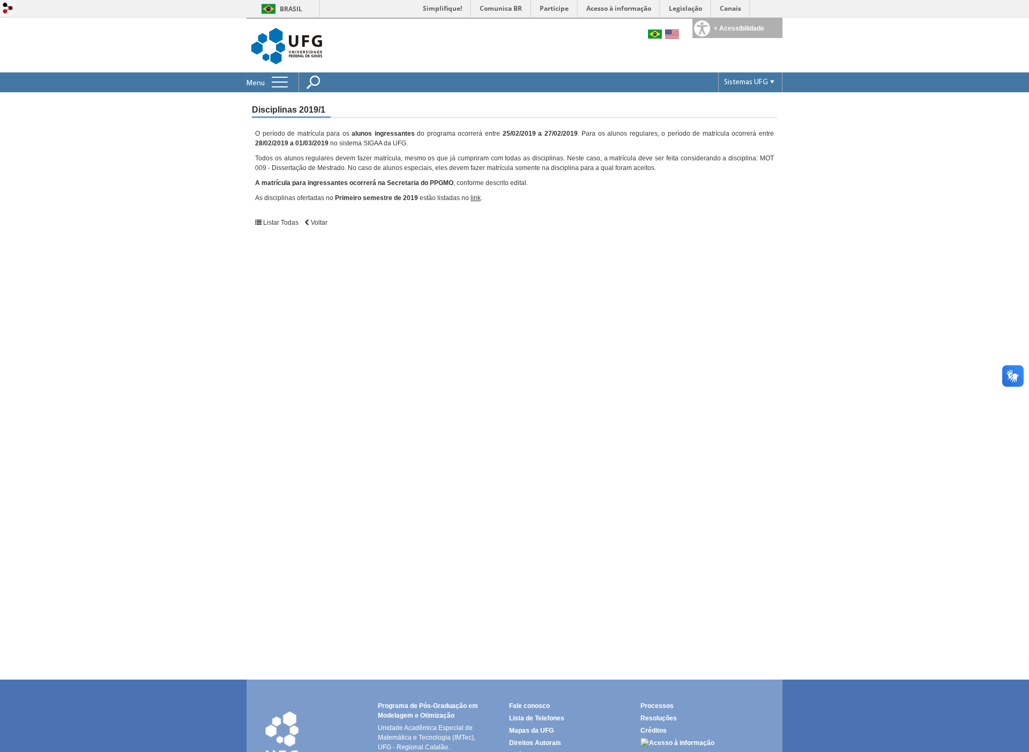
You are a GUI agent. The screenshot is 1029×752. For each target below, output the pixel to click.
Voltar (318, 222)
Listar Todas (281, 222)
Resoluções (658, 718)
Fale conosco (529, 706)
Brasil (291, 8)
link (476, 198)
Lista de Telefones (536, 718)
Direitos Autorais (535, 743)
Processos (657, 706)
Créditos (653, 730)
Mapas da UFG (531, 730)
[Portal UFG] (286, 45)
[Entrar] (8, 9)
